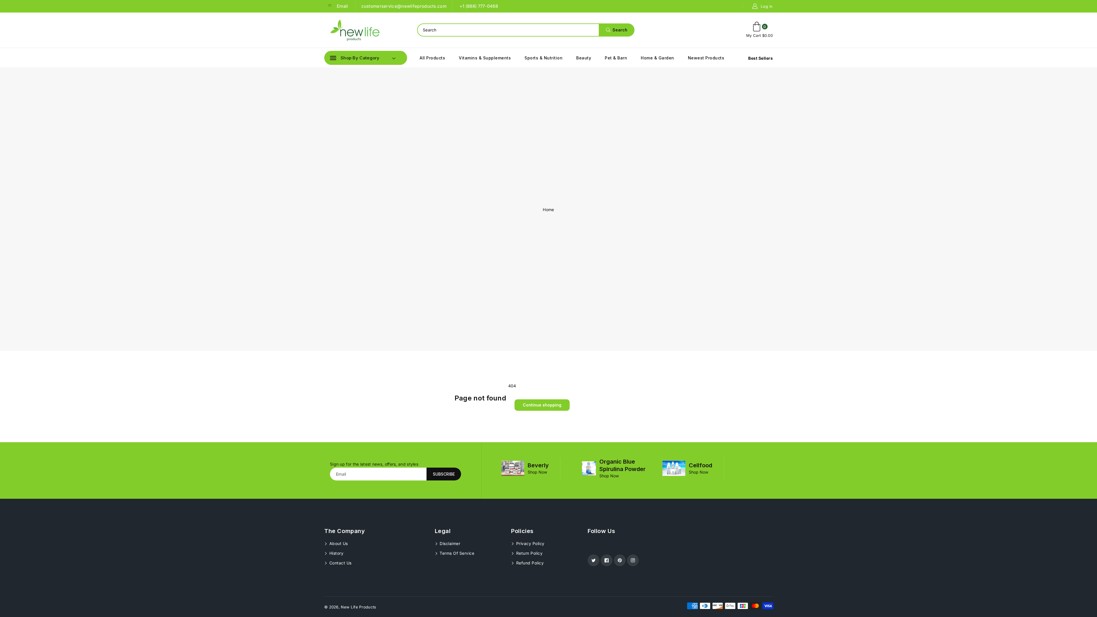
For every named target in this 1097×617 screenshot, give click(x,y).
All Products (432, 57)
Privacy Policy (530, 543)
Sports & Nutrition (543, 57)
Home (548, 209)
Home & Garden (657, 57)
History (335, 553)
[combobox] (525, 30)
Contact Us (340, 562)
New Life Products (358, 607)
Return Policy (529, 553)
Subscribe (444, 474)
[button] (355, 58)
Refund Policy (529, 562)
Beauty (583, 57)
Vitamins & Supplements (485, 57)
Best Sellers (760, 58)
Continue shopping (542, 404)
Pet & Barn (616, 57)
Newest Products (706, 57)
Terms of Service (457, 553)
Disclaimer (450, 543)
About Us (338, 543)
